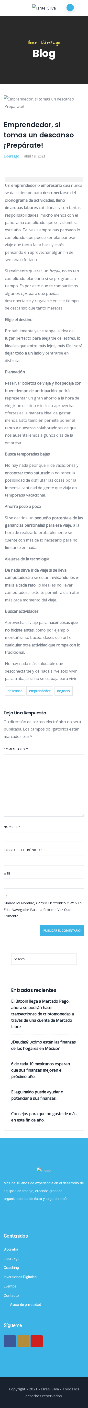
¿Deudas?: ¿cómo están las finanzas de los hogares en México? (43, 1045)
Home (32, 42)
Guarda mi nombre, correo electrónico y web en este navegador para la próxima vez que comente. (43, 909)
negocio (63, 690)
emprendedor (40, 690)
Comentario (16, 749)
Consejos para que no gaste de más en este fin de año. (44, 1117)
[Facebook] (10, 1341)
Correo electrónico (23, 850)
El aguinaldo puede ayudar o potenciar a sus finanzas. (37, 1095)
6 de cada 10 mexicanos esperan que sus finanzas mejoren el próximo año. (40, 1070)
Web (7, 873)
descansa (15, 690)
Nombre (12, 827)
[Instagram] (23, 1341)
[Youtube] (37, 1341)
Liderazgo (50, 42)
